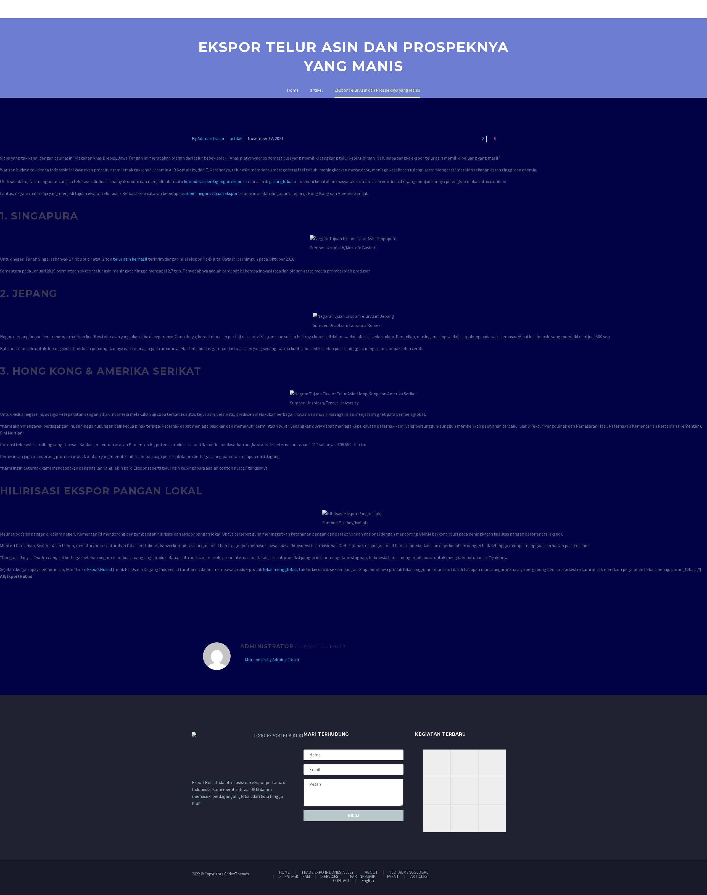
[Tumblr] (219, 603)
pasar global (281, 181)
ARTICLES (419, 877)
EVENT (393, 877)
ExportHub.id (99, 569)
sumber (188, 193)
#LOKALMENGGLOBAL (408, 872)
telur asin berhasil (130, 259)
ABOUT (371, 872)
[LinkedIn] (227, 603)
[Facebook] (195, 603)
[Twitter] (203, 603)
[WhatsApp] (513, 874)
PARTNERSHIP (362, 877)
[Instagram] (492, 874)
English (368, 881)
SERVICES (329, 877)
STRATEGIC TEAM (294, 877)
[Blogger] (506, 874)
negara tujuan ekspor (217, 193)
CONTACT (341, 881)
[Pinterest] (211, 603)
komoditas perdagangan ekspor (214, 181)
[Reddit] (235, 603)
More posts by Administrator (272, 659)
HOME (284, 872)
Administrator (211, 138)
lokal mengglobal (280, 569)
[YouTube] (499, 874)
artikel (236, 138)
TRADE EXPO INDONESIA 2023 (327, 872)
